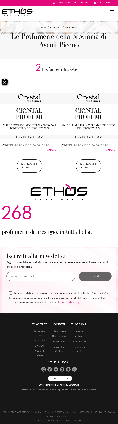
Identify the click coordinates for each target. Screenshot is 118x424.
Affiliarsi (78, 336)
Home (43, 28)
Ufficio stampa (59, 336)
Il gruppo (78, 331)
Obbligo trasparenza (45, 421)
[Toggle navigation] (112, 12)
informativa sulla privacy (67, 302)
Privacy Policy (59, 342)
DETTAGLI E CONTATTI (29, 166)
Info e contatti (59, 331)
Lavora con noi (79, 342)
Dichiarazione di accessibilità (69, 421)
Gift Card (39, 346)
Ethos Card (39, 340)
